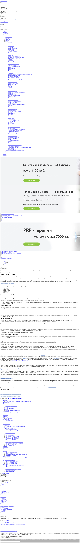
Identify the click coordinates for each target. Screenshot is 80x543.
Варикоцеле (10, 55)
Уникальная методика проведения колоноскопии (10, 396)
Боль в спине (11, 50)
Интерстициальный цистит (14, 80)
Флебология (5, 447)
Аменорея (10, 44)
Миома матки (11, 88)
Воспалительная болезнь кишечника (16, 57)
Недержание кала (11, 93)
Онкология (5, 417)
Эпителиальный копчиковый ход (15, 145)
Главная (4, 31)
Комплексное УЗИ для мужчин (12, 438)
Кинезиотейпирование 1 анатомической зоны (15, 426)
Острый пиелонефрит (12, 102)
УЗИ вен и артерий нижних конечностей (14, 443)
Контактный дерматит (13, 84)
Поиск (1, 18)
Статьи (7, 41)
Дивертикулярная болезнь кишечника (16, 71)
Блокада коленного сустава (11, 429)
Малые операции (9, 453)
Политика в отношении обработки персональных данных (12, 524)
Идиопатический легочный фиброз (15, 79)
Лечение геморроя (9, 420)
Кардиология (6, 411)
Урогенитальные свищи (13, 136)
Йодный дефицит (12, 149)
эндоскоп (43, 355)
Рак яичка (10, 122)
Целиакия (10, 141)
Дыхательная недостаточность (14, 75)
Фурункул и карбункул (13, 138)
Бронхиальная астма (12, 51)
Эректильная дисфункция (13, 146)
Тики (9, 132)
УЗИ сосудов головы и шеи (11, 444)
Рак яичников (11, 123)
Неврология (5, 415)
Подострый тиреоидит (13, 107)
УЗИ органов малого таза (11, 445)
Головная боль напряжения (14, 66)
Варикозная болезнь (12, 53)
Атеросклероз (11, 46)
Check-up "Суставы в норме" (12, 430)
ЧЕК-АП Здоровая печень (11, 406)
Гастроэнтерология (7, 403)
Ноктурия (10, 97)
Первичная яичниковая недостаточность (16, 104)
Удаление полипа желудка (11, 463)
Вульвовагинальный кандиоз (14, 58)
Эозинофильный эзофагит (13, 143)
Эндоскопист (19, 398)
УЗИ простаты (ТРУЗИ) (11, 439)
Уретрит (10, 134)
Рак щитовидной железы (13, 120)
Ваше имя (2, 7)
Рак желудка (10, 114)
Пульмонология (6, 424)
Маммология (5, 413)
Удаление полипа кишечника (12, 461)
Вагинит (10, 52)
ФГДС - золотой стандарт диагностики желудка (10, 394)
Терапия (4, 427)
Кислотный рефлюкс (12, 82)
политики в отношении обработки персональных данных (43, 13)
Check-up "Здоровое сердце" (12, 412)
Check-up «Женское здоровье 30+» (13, 410)
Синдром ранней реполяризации (15, 130)
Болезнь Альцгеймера (12, 48)
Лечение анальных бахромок (12, 422)
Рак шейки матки (11, 119)
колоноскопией (55, 358)
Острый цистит (11, 103)
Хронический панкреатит (13, 140)
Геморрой (10, 59)
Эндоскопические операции (9, 460)
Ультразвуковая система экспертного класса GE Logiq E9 (20, 147)
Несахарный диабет (12, 96)
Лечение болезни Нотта (11, 455)
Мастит (9, 85)
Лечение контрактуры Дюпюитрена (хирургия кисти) (17, 454)
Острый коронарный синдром (14, 101)
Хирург (14, 398)
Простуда (10, 112)
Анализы (5, 400)
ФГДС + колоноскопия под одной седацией (15, 465)
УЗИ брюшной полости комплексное (13, 440)
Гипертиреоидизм (12, 65)
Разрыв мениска (11, 113)
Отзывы (7, 40)
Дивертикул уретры (12, 70)
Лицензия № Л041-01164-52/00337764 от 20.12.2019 (11, 528)
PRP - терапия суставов (10, 433)
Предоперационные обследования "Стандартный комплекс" (18, 401)
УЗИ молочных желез (10, 435)
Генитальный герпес (12, 61)
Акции (4, 154)
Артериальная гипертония (13, 43)
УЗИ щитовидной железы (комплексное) (14, 442)
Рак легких (10, 115)
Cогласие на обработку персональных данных (10, 526)
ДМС (4, 152)
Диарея (9, 69)
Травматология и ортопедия (9, 428)
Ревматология (6, 425)
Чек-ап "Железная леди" (11, 408)
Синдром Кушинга (12, 128)
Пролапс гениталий (12, 110)
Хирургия (5, 451)
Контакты (5, 155)
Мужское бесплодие (12, 91)
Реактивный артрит (12, 124)
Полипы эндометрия (12, 109)
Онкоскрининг (9, 418)
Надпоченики (11, 148)
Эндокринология (6, 456)
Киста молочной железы (13, 83)
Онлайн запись (12, 19)
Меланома (10, 86)
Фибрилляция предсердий (13, 137)
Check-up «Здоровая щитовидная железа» (14, 458)
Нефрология (5, 416)
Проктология (6, 419)
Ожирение (10, 98)
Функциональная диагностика (9, 448)
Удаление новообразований (11, 452)
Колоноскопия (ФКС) (10, 471)
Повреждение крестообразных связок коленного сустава (20, 106)
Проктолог (9, 398)
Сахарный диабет (12, 125)
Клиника (7, 38)
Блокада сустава (9, 431)
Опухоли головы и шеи (13, 100)
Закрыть (2, 16)
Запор (9, 78)
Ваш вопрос (3, 11)
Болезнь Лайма (11, 49)
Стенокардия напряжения (13, 131)
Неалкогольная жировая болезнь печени (16, 92)
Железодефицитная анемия (14, 76)
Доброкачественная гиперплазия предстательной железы (20, 74)
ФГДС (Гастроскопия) (10, 470)
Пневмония (10, 105)
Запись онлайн (3, 1)
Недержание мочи (12, 94)
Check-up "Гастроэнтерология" (12, 404)
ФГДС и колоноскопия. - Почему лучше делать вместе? (12, 391)
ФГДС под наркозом (10, 466)
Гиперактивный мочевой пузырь (15, 62)
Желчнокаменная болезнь (13, 77)
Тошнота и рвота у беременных (14, 133)
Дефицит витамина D (12, 68)
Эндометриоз (11, 142)
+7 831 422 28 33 (4, 22)
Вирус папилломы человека (14, 56)
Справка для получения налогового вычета (15, 150)
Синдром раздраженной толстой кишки (16, 129)
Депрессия (10, 67)
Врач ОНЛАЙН (9, 37)
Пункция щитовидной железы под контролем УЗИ (16, 457)
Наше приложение (4, 19)
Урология (5, 446)
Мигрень (10, 87)
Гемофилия (10, 60)
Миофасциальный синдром (14, 89)
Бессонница (10, 47)
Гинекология (5, 409)
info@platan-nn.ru (6, 520)
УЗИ (4, 434)
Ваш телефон (3, 8)
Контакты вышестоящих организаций (8, 531)
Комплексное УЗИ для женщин (12, 437)
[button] (3, 258)
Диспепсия (10, 73)
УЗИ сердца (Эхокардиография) (12, 436)
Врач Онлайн (6, 402)
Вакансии (8, 39)
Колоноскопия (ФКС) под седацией (13, 469)
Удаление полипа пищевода (11, 462)
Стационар (5, 33)
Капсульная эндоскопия (11, 467)
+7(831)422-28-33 (52, 387)
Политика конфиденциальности (7, 522)
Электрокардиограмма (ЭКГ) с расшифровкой (15, 449)
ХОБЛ (9, 139)
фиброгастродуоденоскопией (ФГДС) (20, 360)
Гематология (5, 407)
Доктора (5, 32)
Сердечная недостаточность (14, 127)
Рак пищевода (11, 118)
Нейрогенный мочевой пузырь (14, 95)
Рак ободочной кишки (13, 116)
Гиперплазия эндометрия (13, 64)
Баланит (10, 42)
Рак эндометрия (11, 121)
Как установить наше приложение (13, 151)
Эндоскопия (5, 464)
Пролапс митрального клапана (14, 111)
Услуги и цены (6, 34)
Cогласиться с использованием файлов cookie (10, 541)
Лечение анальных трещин (11, 421)
